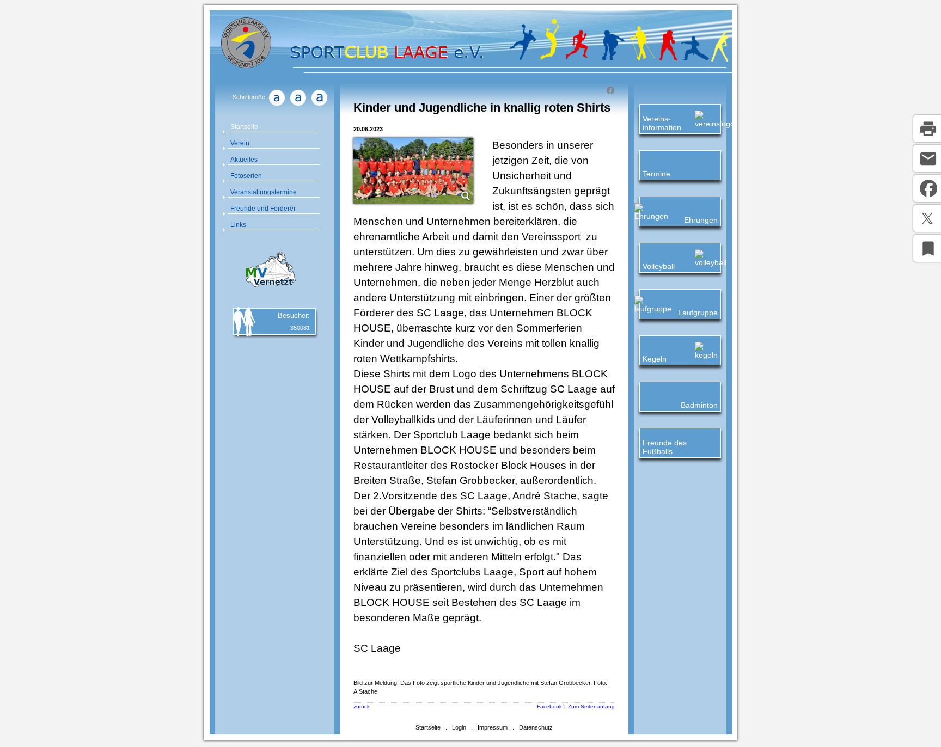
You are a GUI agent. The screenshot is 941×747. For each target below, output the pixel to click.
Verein (239, 143)
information (662, 127)
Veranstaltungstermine (263, 192)
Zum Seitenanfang (591, 706)
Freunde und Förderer (263, 208)
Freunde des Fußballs (665, 447)
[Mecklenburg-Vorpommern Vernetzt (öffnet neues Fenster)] (269, 288)
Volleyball (659, 266)
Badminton (699, 405)
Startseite (244, 127)
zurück (361, 706)
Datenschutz (536, 727)
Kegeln (655, 358)
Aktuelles (244, 159)
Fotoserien (246, 176)
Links (238, 225)
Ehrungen (701, 220)
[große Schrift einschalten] (298, 105)
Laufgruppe (698, 312)
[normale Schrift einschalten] (276, 105)
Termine (656, 173)
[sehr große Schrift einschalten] (319, 105)
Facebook (549, 706)
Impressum (493, 727)
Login (459, 727)
